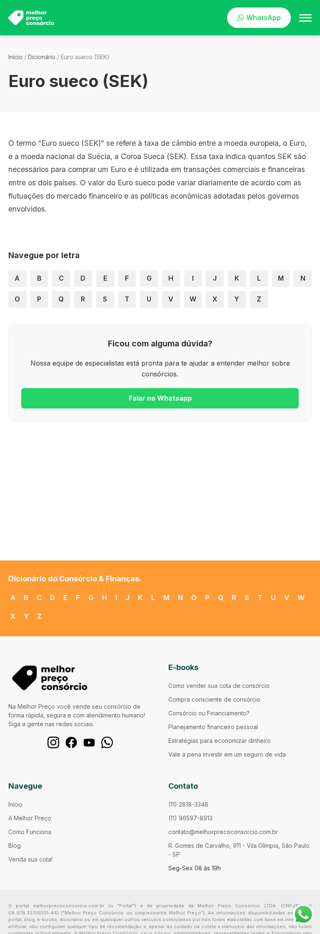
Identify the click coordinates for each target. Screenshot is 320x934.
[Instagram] (53, 742)
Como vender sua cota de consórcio (219, 685)
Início (15, 56)
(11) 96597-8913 (190, 818)
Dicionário (41, 56)
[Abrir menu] (305, 18)
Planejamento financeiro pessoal (213, 726)
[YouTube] (89, 742)
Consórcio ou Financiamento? (209, 713)
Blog (14, 845)
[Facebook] (71, 742)
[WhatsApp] (107, 742)
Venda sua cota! (30, 859)
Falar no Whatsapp (160, 398)
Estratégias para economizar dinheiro (219, 740)
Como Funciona (29, 831)
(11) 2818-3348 (188, 804)
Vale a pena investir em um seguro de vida (227, 754)
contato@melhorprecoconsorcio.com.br (223, 831)
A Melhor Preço (29, 818)
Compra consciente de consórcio (214, 699)
